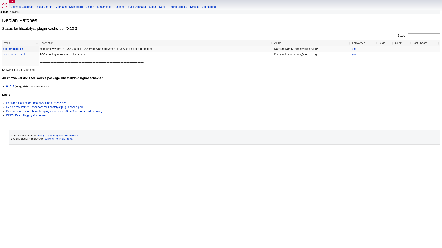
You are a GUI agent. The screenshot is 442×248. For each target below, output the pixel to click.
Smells (194, 6)
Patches (119, 6)
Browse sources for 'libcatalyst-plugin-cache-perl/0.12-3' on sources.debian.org (54, 111)
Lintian (90, 6)
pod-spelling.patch (14, 54)
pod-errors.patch (13, 48)
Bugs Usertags (137, 6)
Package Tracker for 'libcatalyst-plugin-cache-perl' (36, 102)
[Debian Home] (4, 7)
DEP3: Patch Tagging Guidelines (26, 115)
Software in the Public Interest (58, 139)
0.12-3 (10, 86)
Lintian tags (104, 6)
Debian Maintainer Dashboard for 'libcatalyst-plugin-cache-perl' (44, 107)
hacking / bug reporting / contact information (57, 136)
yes (354, 48)
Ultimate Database (22, 6)
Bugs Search (44, 6)
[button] (37, 43)
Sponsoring (209, 6)
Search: (402, 35)
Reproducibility (178, 6)
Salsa (152, 6)
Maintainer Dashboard (69, 6)
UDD (12, 1)
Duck (162, 6)
